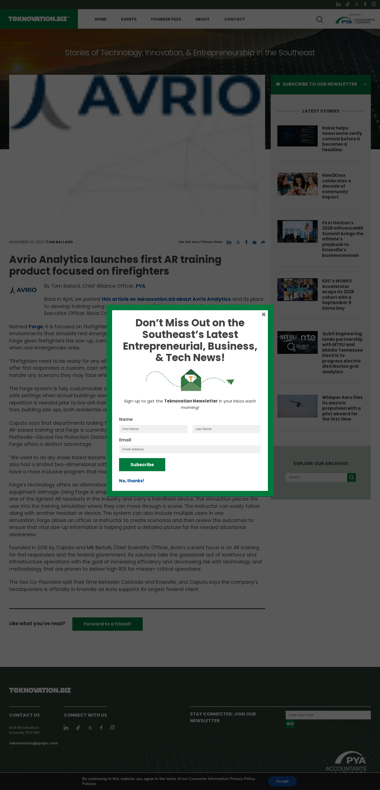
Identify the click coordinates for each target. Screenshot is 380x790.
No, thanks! (131, 481)
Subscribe (142, 464)
